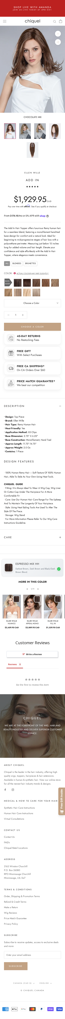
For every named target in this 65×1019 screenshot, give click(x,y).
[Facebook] (5, 789)
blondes (16, 263)
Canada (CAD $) (22, 983)
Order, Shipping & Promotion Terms (22, 896)
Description (14, 406)
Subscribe (16, 966)
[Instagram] (13, 789)
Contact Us (9, 837)
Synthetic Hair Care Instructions (19, 807)
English (44, 983)
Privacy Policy (11, 924)
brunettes (30, 263)
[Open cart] (60, 21)
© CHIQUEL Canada (32, 990)
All (7, 263)
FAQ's (7, 842)
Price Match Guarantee (15, 918)
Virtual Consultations (14, 818)
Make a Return (11, 907)
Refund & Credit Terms (15, 901)
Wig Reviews (10, 912)
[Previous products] (27, 589)
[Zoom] (58, 34)
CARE (8, 537)
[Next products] (38, 589)
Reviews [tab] (12, 664)
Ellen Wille (32, 172)
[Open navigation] (4, 21)
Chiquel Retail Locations (16, 848)
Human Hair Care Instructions (18, 813)
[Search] (54, 21)
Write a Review (34, 654)
